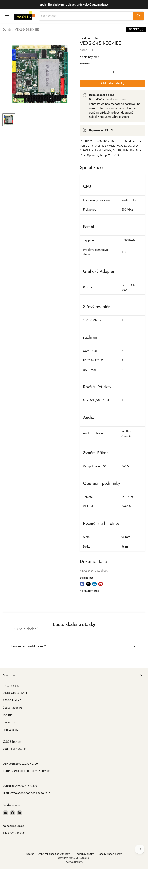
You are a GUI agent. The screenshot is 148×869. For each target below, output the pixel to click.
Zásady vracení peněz (110, 853)
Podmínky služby (84, 853)
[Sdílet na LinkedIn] (94, 584)
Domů (7, 29)
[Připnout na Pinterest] (100, 584)
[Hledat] (138, 16)
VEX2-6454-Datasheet (94, 570)
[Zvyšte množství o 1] (113, 72)
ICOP (91, 50)
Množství (85, 63)
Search (30, 853)
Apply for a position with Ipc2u (54, 853)
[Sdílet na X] (88, 584)
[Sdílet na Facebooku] (82, 584)
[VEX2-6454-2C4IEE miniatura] (9, 120)
